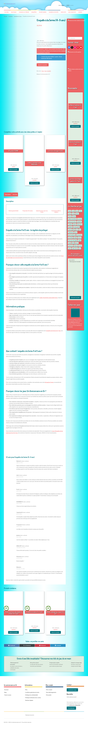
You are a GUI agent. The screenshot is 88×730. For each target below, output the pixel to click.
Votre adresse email (72, 697)
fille (73, 229)
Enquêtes (34, 12)
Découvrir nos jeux (75, 297)
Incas (76, 232)
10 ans (77, 213)
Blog (5, 692)
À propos (6, 689)
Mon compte (61, 5)
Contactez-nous (72, 689)
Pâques (75, 245)
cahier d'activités (72, 218)
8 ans (69, 213)
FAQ (26, 689)
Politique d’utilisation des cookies (33, 697)
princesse (70, 245)
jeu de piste (79, 235)
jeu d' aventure (71, 235)
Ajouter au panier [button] (13, 169)
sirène (80, 245)
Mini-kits (63, 12)
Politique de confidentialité (31, 695)
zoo (80, 248)
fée (80, 229)
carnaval (79, 218)
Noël (73, 243)
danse (74, 224)
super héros (75, 248)
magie (79, 240)
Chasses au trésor (24, 12)
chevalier (79, 221)
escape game (76, 226)
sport (69, 248)
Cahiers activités (53, 12)
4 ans (43, 71)
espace (70, 229)
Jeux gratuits (72, 12)
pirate (76, 243)
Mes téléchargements (51, 692)
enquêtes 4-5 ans (18, 16)
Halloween (70, 232)
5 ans (45, 71)
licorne (79, 237)
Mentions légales (29, 700)
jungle (75, 237)
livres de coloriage (72, 240)
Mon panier (48, 695)
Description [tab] (8, 194)
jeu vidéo (70, 237)
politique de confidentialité (74, 705)
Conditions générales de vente (32, 692)
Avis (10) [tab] (15, 194)
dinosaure (79, 224)
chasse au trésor (72, 221)
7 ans (80, 210)
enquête (49, 71)
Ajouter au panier (42, 64)
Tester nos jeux (7, 695)
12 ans (74, 216)
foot (77, 229)
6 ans (77, 210)
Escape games (42, 12)
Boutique (13, 12)
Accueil (6, 12)
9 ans (73, 213)
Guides (80, 12)
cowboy (70, 224)
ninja (69, 243)
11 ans (69, 216)
